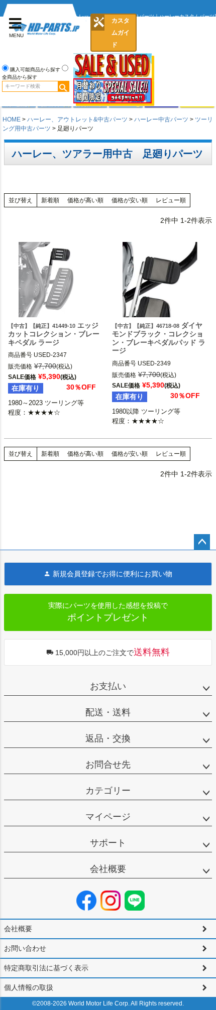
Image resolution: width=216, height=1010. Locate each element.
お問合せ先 (108, 765)
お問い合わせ (25, 948)
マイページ (108, 817)
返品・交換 (108, 738)
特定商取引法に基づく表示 (46, 968)
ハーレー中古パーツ (161, 119)
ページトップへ (202, 542)
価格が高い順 (85, 200)
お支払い (108, 686)
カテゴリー (108, 791)
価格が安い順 (130, 200)
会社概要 (108, 869)
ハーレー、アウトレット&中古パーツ (77, 119)
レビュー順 (171, 200)
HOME (12, 119)
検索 (63, 86)
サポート (108, 843)
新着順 (50, 200)
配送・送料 (108, 712)
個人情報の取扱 (28, 987)
